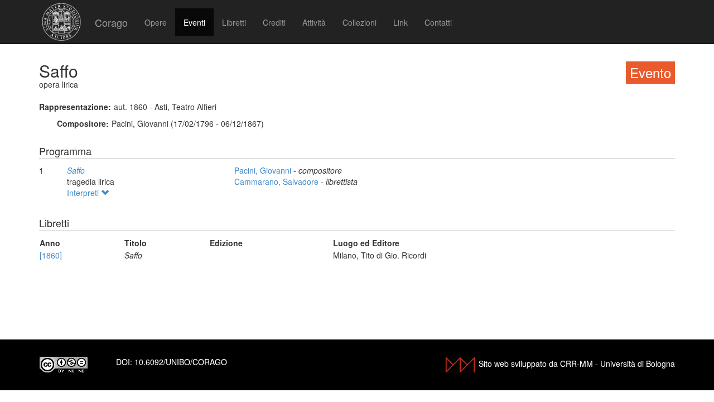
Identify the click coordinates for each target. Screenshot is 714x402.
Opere (155, 22)
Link (400, 22)
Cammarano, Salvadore (277, 181)
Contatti (438, 22)
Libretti (234, 22)
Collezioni (359, 22)
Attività (314, 22)
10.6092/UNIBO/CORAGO (180, 361)
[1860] (51, 255)
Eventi (194, 22)
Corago (111, 22)
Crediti (274, 22)
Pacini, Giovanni (263, 170)
